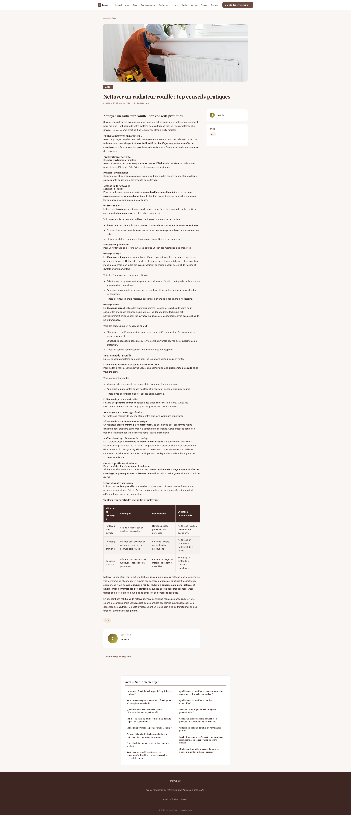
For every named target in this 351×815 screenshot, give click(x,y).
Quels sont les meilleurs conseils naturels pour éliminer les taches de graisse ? (199, 750)
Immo (175, 5)
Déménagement (148, 5)
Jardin (184, 5)
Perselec (175, 781)
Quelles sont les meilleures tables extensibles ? (195, 702)
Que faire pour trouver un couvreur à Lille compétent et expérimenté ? (144, 711)
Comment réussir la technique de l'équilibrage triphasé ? (149, 692)
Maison (194, 5)
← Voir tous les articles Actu (117, 656)
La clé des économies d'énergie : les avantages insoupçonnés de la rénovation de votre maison (201, 740)
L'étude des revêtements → (238, 5)
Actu (127, 5)
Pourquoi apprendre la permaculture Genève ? (149, 727)
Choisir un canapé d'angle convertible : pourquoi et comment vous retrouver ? (198, 720)
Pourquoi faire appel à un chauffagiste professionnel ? (197, 711)
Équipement (164, 5)
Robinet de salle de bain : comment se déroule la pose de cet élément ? (149, 720)
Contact (184, 799)
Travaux (214, 5)
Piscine (204, 5)
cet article (124, 592)
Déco (135, 5)
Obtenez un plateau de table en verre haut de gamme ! (201, 729)
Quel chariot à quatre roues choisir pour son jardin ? (148, 744)
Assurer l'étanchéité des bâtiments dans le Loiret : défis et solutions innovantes (147, 735)
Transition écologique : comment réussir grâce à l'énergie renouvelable (149, 702)
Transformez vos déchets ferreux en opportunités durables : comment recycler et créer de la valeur (148, 755)
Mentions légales (170, 799)
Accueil (118, 5)
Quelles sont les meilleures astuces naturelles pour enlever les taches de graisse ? (201, 692)
